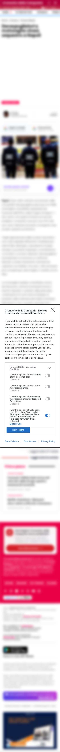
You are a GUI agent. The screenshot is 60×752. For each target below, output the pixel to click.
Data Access (30, 441)
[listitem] (30, 368)
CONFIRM (18, 430)
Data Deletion (12, 441)
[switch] (47, 375)
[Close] (54, 311)
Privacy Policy (48, 441)
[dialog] (30, 376)
